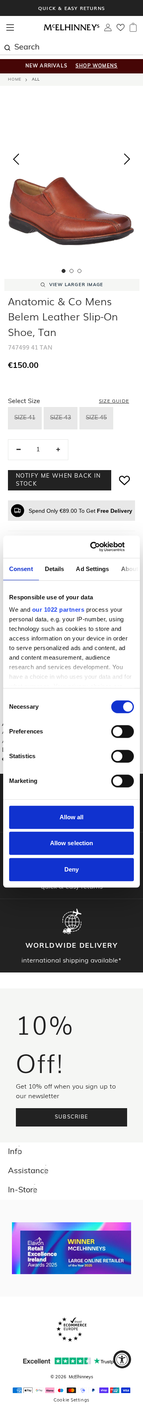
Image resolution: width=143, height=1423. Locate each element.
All (36, 79)
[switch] (122, 731)
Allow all (72, 817)
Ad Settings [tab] (92, 568)
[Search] (7, 47)
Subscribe (72, 1117)
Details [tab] (54, 568)
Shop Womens (96, 66)
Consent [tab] (21, 568)
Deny (71, 869)
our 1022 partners (58, 609)
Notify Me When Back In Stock (58, 480)
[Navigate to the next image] (127, 160)
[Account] (108, 29)
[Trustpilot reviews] (71, 1361)
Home (14, 79)
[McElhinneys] (71, 29)
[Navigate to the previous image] (16, 157)
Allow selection (71, 843)
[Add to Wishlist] (125, 480)
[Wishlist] (120, 30)
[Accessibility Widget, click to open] (122, 1359)
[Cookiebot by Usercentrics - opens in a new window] (101, 547)
